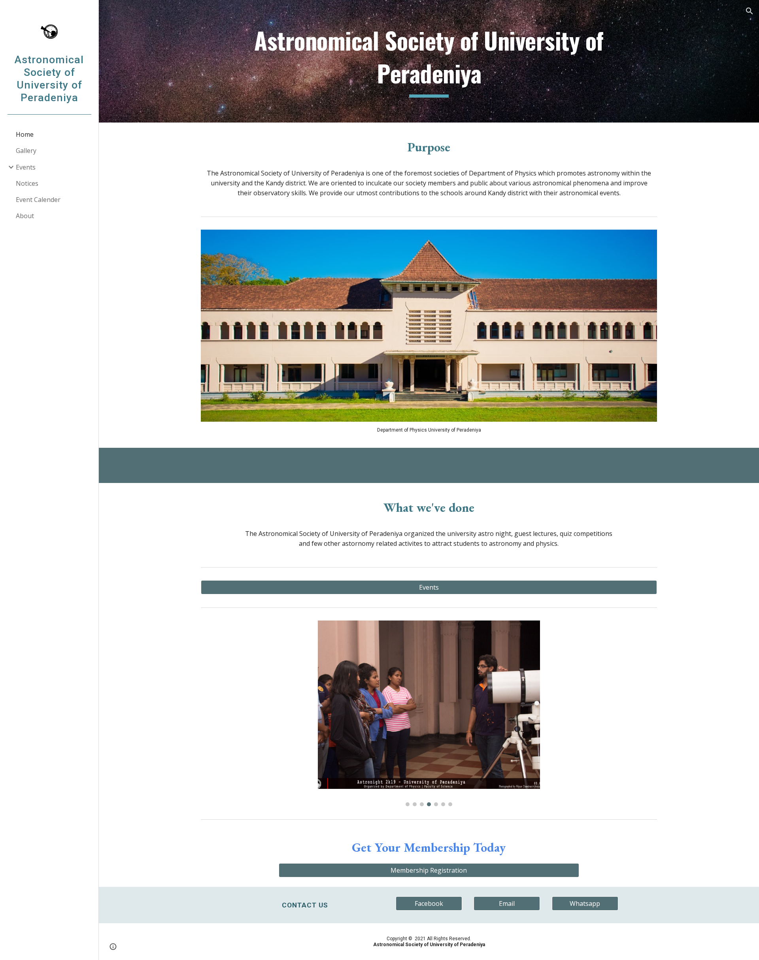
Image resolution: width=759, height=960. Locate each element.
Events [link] (26, 167)
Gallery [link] (26, 150)
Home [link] (25, 134)
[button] (749, 11)
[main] (429, 61)
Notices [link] (27, 183)
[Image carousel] (429, 713)
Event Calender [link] (38, 199)
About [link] (25, 215)
